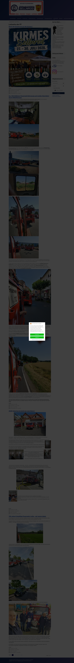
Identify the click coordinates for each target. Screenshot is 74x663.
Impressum (40, 339)
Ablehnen (37, 337)
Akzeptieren (37, 334)
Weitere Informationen (35, 339)
